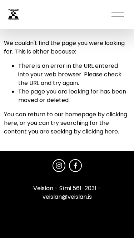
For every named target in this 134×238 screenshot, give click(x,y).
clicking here (100, 131)
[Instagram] (59, 165)
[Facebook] (75, 165)
